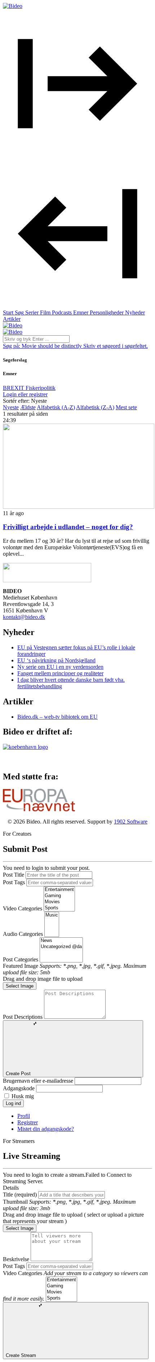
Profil (23, 1116)
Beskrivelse (16, 1259)
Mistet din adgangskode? (45, 1129)
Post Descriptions (23, 1017)
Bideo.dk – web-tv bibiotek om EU (57, 717)
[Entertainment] (59, 890)
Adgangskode (19, 1088)
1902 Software (130, 821)
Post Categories (20, 959)
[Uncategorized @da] (61, 947)
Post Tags (14, 882)
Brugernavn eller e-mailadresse (38, 1081)
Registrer (27, 1122)
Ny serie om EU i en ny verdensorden (60, 667)
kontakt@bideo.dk (24, 617)
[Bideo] (12, 6)
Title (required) (20, 1194)
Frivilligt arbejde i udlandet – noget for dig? (68, 527)
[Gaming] (59, 896)
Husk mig (23, 1096)
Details (11, 1188)
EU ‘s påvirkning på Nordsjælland (56, 660)
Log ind (13, 1103)
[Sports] (59, 908)
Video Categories (22, 908)
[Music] (52, 915)
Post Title (13, 875)
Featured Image (20, 966)
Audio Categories (23, 934)
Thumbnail (15, 1202)
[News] (61, 941)
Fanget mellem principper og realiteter (60, 673)
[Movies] (59, 902)
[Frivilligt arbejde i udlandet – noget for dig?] (78, 507)
